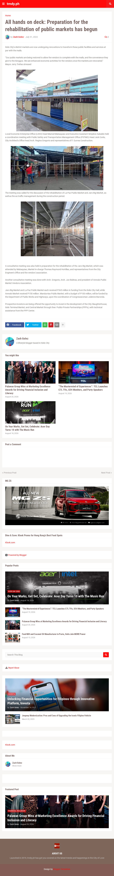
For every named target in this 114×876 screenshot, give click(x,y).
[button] (3, 3)
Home (8, 16)
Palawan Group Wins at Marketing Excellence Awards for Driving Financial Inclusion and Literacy (27, 389)
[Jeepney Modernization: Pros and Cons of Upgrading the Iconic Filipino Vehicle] (12, 719)
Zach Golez (22, 338)
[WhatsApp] (45, 324)
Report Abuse (13, 668)
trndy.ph (13, 4)
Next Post (105, 472)
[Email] (56, 324)
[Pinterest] (50, 324)
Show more (16, 766)
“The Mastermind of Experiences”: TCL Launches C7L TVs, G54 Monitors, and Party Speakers (83, 388)
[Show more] (62, 324)
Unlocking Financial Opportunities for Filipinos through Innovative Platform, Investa (51, 701)
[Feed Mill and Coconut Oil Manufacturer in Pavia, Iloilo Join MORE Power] (12, 637)
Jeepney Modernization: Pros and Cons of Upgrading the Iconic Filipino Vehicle (56, 715)
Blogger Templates (61, 869)
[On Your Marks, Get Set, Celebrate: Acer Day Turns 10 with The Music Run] (30, 412)
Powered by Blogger (17, 555)
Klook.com (10, 542)
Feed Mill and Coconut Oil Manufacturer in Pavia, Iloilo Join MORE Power (54, 634)
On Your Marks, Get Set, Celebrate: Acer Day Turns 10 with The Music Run (27, 428)
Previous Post (10, 472)
